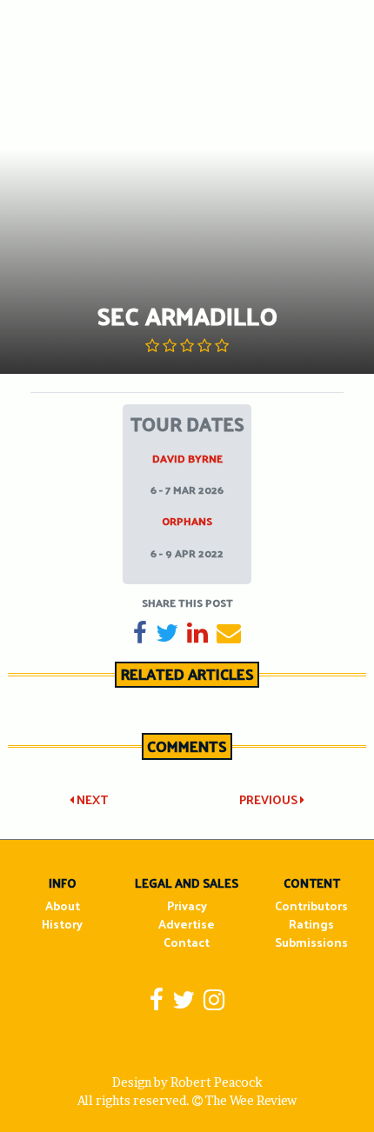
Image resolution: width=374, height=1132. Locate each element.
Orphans (187, 520)
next (91, 799)
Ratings (311, 924)
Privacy (187, 905)
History (62, 924)
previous (269, 799)
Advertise (186, 924)
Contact (187, 942)
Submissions (311, 942)
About (62, 905)
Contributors (311, 905)
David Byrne (187, 458)
